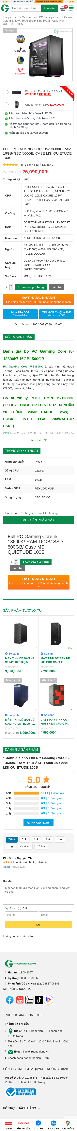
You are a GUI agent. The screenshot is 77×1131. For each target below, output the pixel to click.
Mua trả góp (20, 313)
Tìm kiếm (49, 8)
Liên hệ (57, 287)
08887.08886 (51, 983)
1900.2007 (26, 972)
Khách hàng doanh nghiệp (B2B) (28, 1057)
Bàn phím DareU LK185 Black (44, 93)
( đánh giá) (31, 164)
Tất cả (11, 839)
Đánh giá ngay (38, 822)
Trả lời (6, 866)
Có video (25, 846)
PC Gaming (46, 17)
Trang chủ (8, 17)
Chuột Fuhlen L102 (44, 104)
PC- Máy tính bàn (27, 17)
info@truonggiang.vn (36, 1051)
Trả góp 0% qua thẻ (56, 313)
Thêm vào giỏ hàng (31, 287)
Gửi (38, 924)
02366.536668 (30, 978)
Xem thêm (36, 440)
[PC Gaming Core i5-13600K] (38, 54)
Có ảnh (41, 846)
